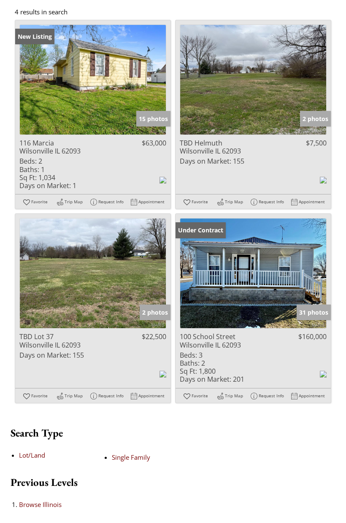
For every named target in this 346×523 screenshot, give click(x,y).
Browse (40, 504)
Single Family (131, 457)
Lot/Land (32, 455)
